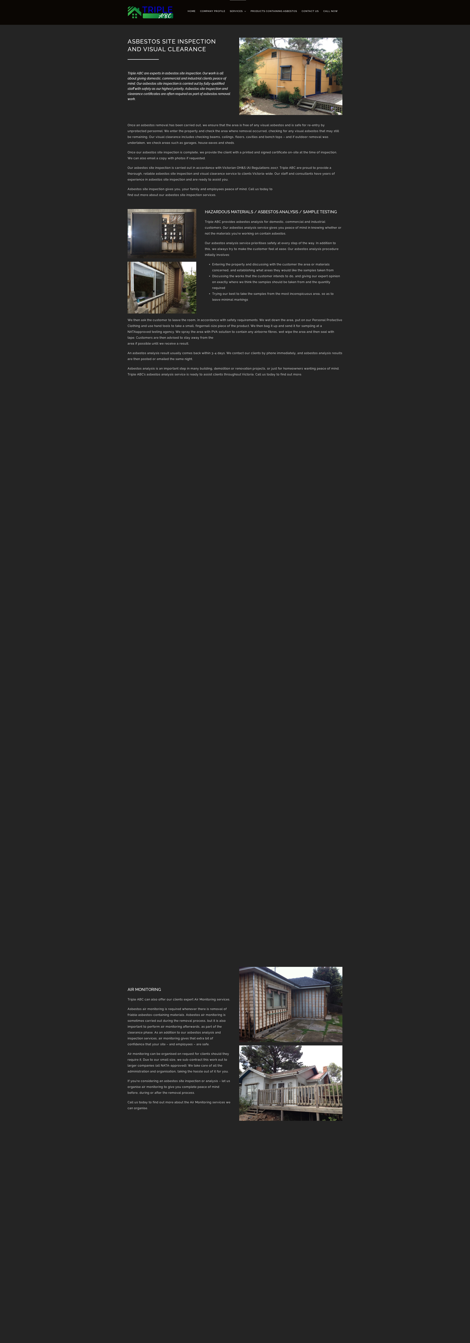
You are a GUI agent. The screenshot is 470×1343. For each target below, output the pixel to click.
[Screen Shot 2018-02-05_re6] (290, 39)
